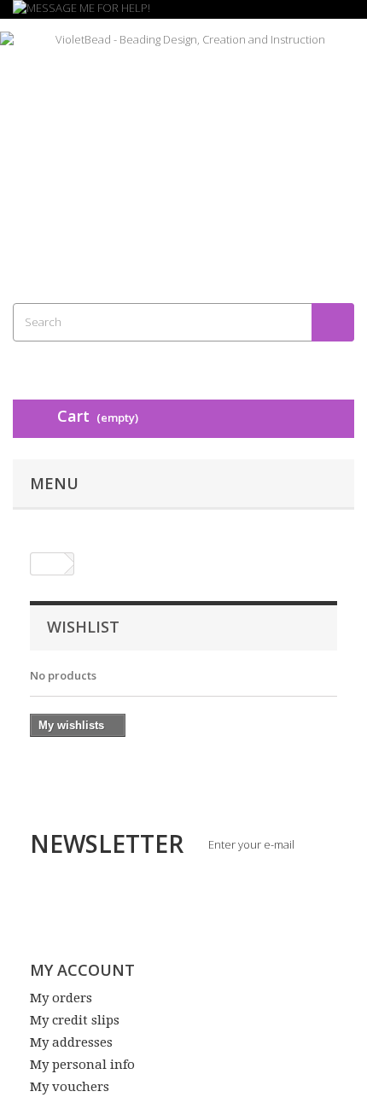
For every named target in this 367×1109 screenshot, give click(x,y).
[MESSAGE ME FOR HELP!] (183, 9)
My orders (61, 998)
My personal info (82, 1064)
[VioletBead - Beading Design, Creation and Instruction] (183, 146)
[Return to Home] (48, 564)
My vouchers (69, 1086)
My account (82, 970)
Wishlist (83, 626)
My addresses (71, 1042)
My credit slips (74, 1020)
